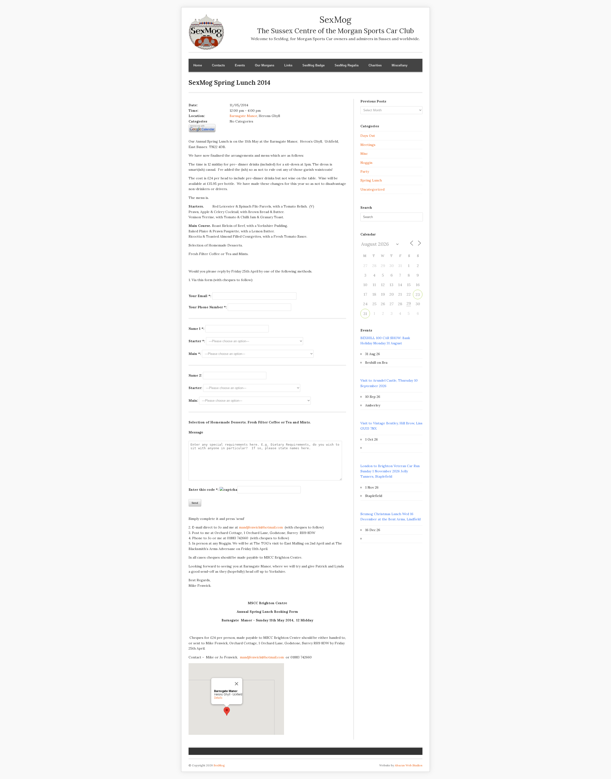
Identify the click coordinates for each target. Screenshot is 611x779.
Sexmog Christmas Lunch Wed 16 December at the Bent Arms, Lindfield (390, 516)
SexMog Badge (313, 65)
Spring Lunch (371, 180)
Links (288, 65)
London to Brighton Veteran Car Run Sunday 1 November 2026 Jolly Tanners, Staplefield (390, 471)
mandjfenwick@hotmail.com (261, 527)
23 (418, 294)
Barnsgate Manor (243, 116)
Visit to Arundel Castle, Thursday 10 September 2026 (389, 383)
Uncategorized (372, 189)
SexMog (219, 765)
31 (365, 313)
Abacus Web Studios (408, 765)
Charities (375, 65)
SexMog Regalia (346, 65)
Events (240, 65)
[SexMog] (206, 47)
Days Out (367, 135)
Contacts (218, 65)
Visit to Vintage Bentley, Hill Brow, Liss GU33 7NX (391, 426)
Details (218, 697)
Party (364, 171)
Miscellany (399, 65)
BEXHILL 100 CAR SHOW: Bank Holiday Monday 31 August (385, 340)
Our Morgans (264, 65)
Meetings (367, 145)
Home (197, 65)
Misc (364, 153)
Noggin (366, 162)
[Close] (236, 683)
